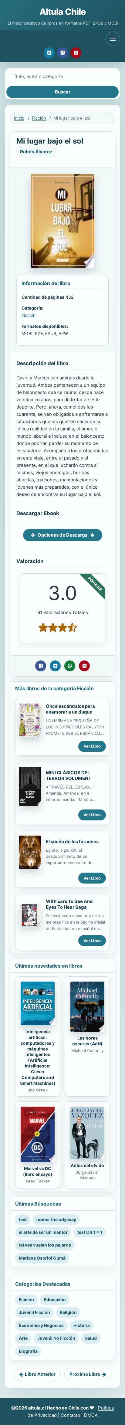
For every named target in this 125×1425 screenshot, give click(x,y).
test (23, 1219)
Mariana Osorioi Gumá (42, 1257)
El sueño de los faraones (72, 841)
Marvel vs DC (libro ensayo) (37, 1171)
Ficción (39, 117)
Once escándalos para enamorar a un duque (70, 709)
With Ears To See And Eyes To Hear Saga (69, 904)
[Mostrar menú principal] (113, 39)
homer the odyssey (56, 1219)
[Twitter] (49, 52)
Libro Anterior (40, 1374)
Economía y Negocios (41, 1325)
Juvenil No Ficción (56, 1338)
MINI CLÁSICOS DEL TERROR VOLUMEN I (68, 775)
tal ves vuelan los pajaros (45, 1244)
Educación (55, 1299)
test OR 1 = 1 (89, 1232)
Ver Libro (92, 746)
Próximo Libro (84, 1374)
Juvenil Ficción (34, 1312)
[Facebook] (62, 52)
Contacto (70, 1415)
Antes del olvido (87, 1165)
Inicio (19, 117)
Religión (68, 1312)
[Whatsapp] (69, 665)
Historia (81, 1325)
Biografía (28, 1351)
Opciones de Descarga (63, 535)
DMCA (91, 1415)
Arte (23, 1338)
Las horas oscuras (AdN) (87, 1040)
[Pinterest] (75, 52)
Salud (91, 1338)
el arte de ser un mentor (43, 1232)
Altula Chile (62, 11)
